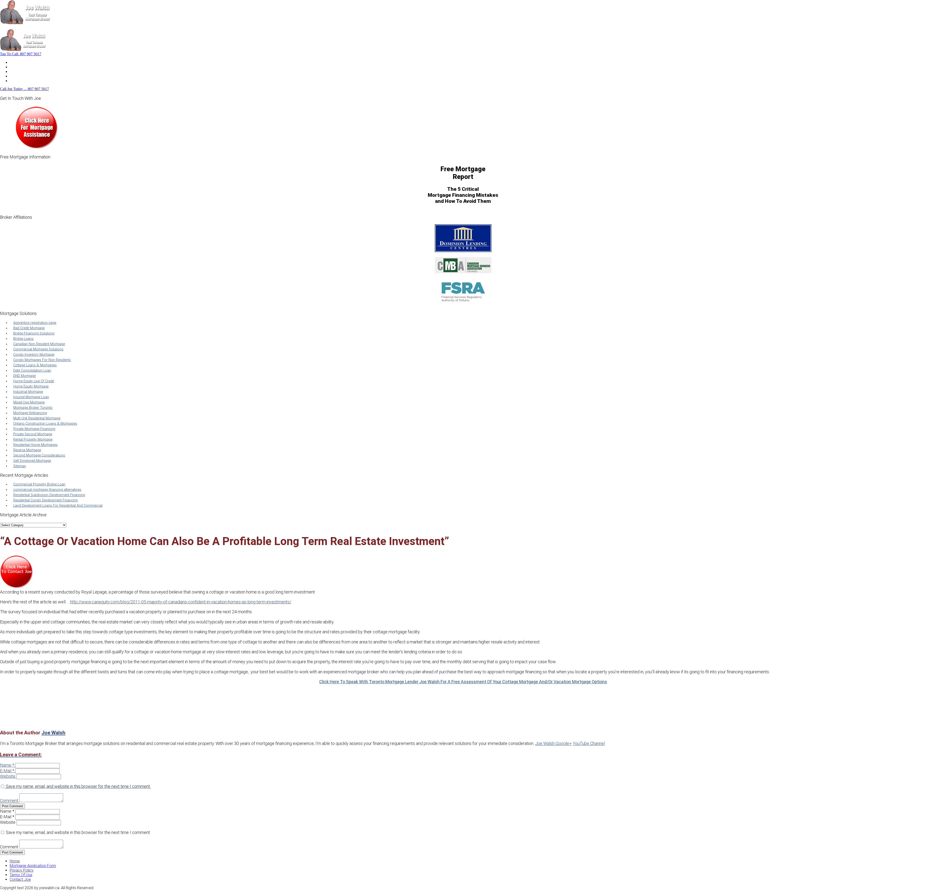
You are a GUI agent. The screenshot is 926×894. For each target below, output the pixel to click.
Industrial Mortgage (28, 392)
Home (15, 62)
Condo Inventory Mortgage (33, 355)
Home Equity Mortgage (30, 386)
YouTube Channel (589, 743)
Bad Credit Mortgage (29, 328)
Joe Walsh (53, 733)
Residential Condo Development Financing (45, 500)
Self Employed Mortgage (32, 461)
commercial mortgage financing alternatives (47, 490)
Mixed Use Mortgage (29, 402)
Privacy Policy (22, 870)
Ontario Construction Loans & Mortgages (45, 424)
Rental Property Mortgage (32, 439)
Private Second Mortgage (32, 434)
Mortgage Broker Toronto (33, 408)
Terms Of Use (21, 875)
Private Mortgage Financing (34, 429)
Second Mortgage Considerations (39, 455)
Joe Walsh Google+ (553, 743)
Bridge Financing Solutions (33, 333)
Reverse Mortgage (27, 450)
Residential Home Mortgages (35, 445)
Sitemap (19, 466)
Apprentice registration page (34, 323)
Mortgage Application (28, 71)
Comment (9, 800)
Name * (7, 765)
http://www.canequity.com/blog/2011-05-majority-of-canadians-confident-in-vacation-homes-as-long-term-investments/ (180, 601)
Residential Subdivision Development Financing (49, 495)
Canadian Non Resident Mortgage (39, 344)
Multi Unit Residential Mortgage (36, 418)
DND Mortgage (24, 376)
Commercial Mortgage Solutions (38, 349)
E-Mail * (7, 770)
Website (7, 776)
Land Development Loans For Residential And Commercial (57, 506)
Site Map (17, 80)
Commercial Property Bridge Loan (39, 484)
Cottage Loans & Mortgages (35, 365)
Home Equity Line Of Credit (33, 381)
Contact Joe (20, 76)
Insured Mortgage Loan (31, 397)
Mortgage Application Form (33, 865)
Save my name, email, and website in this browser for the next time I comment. (78, 786)
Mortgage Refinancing (30, 413)
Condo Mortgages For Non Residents (42, 360)
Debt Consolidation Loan (32, 371)
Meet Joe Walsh (23, 67)
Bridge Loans (23, 339)
